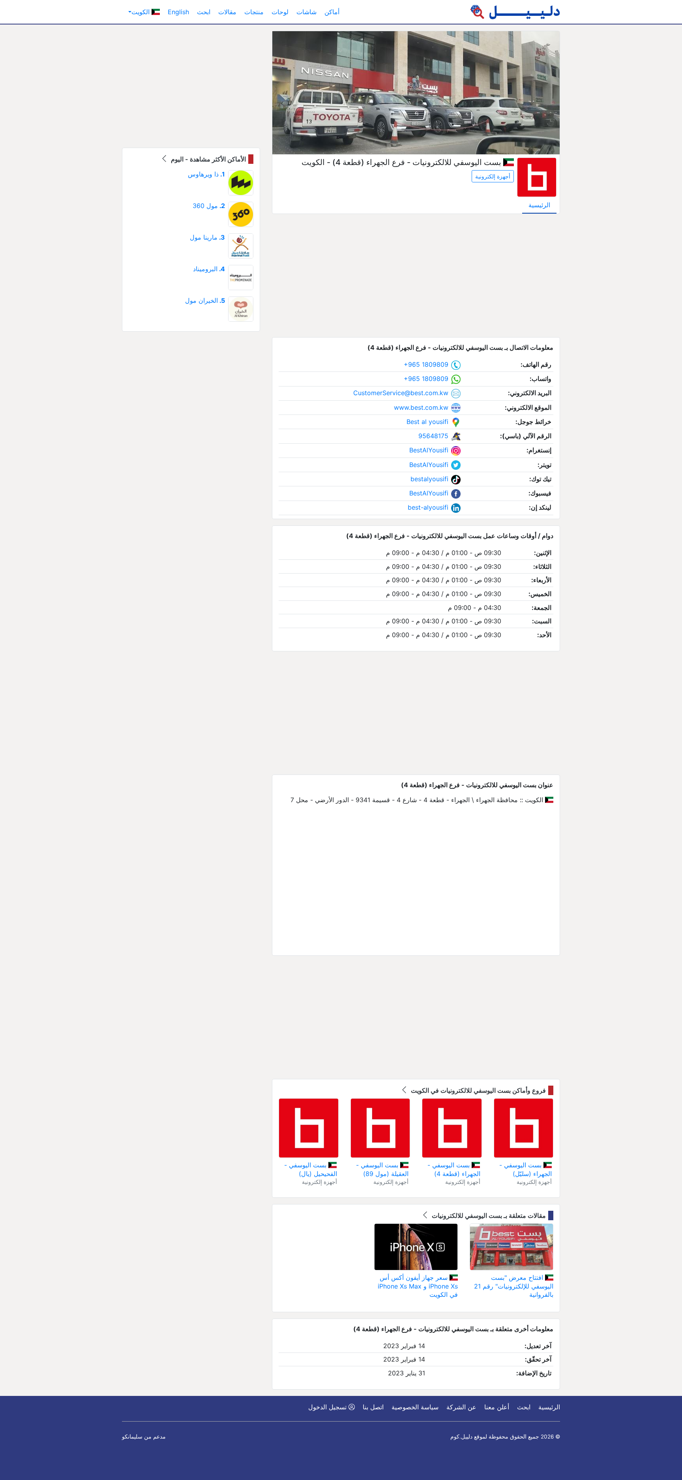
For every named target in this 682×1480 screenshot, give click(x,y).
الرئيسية (539, 205)
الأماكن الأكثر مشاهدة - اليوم (207, 159)
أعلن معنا (496, 1407)
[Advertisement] (416, 275)
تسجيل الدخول (328, 1407)
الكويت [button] (141, 12)
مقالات (227, 12)
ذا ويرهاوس (206, 174)
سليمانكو (132, 1436)
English (178, 12)
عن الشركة (461, 1407)
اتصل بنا (373, 1407)
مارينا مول (207, 237)
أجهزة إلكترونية (492, 176)
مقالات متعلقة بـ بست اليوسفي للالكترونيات (488, 1215)
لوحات (280, 12)
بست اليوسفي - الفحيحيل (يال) (310, 1169)
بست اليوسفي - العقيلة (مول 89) (382, 1169)
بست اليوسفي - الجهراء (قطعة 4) (453, 1169)
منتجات (254, 12)
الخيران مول (205, 300)
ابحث (203, 12)
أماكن (331, 12)
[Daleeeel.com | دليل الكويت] (515, 12)
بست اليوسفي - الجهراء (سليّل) (525, 1169)
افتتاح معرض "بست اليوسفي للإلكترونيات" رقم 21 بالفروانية (513, 1286)
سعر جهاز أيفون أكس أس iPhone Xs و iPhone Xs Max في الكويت (418, 1286)
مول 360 (209, 206)
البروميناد (209, 269)
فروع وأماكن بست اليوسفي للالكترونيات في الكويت (477, 1090)
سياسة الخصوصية (415, 1407)
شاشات (306, 12)
